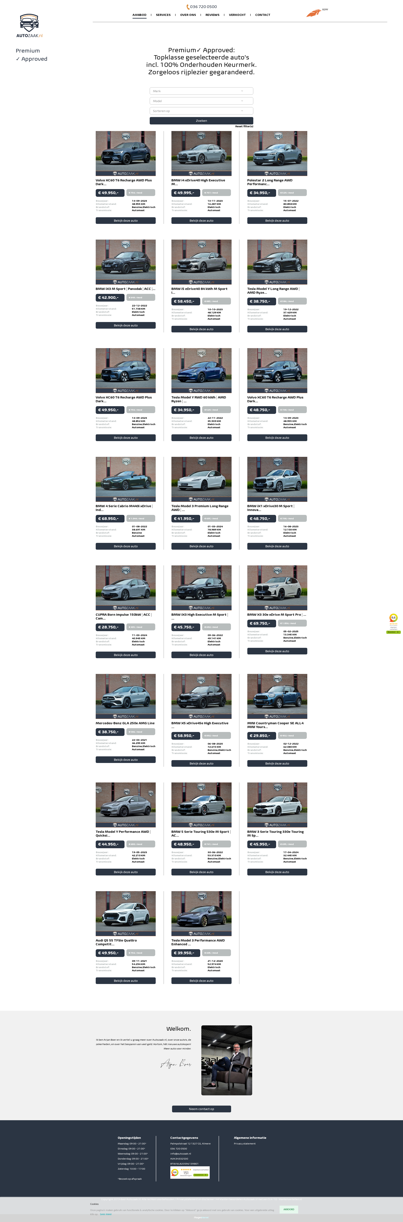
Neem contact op (201, 1109)
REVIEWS (213, 15)
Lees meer (106, 1214)
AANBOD (140, 15)
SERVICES (163, 15)
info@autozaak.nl (180, 1153)
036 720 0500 (203, 6)
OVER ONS (188, 15)
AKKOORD (289, 1209)
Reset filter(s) (244, 126)
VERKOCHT (237, 15)
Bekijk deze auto (126, 220)
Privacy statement (245, 1143)
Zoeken (201, 121)
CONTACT (262, 15)
